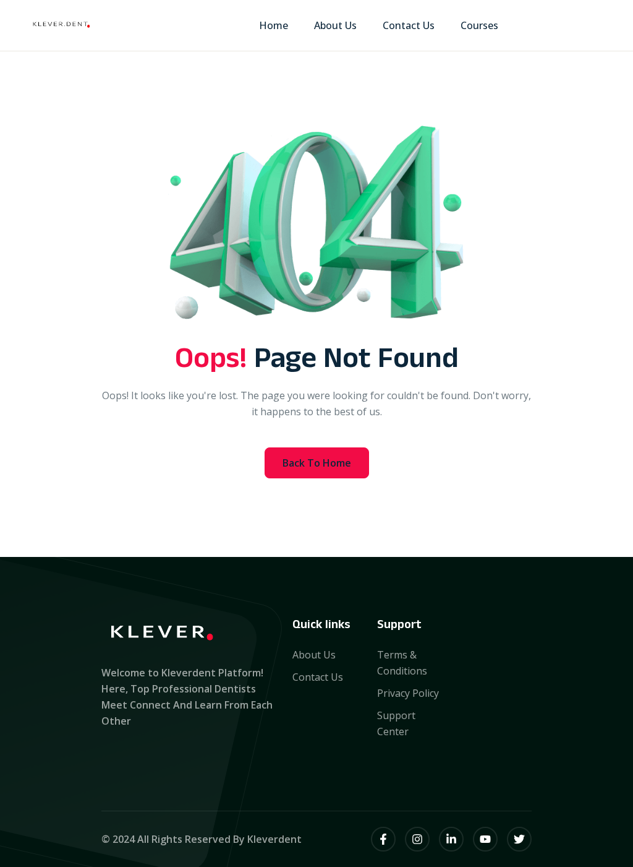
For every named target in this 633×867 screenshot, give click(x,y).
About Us (335, 25)
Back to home (317, 463)
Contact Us (409, 25)
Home (273, 25)
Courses (479, 25)
